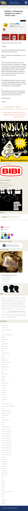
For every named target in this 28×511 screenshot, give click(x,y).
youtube (3, 503)
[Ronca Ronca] (3, 3)
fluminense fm (4, 374)
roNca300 (3, 468)
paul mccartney (15, 309)
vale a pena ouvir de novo (7, 491)
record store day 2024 (6, 452)
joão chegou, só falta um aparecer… (13, 112)
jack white (15, 303)
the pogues (15, 315)
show (2, 480)
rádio (2, 424)
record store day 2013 (6, 427)
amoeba (3, 341)
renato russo (9, 314)
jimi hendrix (19, 303)
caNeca (9, 300)
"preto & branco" (5, 327)
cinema (3, 355)
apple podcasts (4, 344)
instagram (3, 392)
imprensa (3, 387)
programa (6, 312)
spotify (2, 484)
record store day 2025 (6, 454)
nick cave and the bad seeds (14, 307)
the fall (11, 315)
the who (3, 317)
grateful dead (3, 303)
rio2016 (3, 457)
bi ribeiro (8, 298)
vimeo (2, 496)
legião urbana (11, 305)
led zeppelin (6, 305)
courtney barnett (15, 300)
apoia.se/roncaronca (15, 3)
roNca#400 (4, 461)
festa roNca (22, 301)
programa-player (5, 420)
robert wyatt (14, 314)
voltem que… (4, 500)
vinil (2, 498)
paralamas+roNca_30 (6, 413)
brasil (2, 350)
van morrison (12, 317)
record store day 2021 (6, 445)
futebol (3, 378)
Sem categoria (4, 473)
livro (2, 401)
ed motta (13, 301)
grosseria (3, 380)
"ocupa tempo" (4, 325)
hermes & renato (5, 383)
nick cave (6, 307)
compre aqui (4, 187)
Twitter (5, 230)
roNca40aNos (4, 470)
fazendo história (5, 367)
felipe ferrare (4, 369)
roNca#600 (4, 466)
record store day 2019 (6, 440)
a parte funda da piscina (7, 334)
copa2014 (3, 357)
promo (3, 422)
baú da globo (4, 346)
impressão (3, 390)
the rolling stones (21, 315)
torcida (19, 107)
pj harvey (20, 309)
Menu (26, 2)
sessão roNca (4, 475)
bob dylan (15, 298)
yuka (16, 317)
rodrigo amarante (19, 314)
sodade (3, 482)
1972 (2, 332)
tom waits (7, 317)
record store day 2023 (6, 450)
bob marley (21, 298)
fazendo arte (4, 364)
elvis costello (17, 301)
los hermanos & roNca (6, 404)
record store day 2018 (6, 438)
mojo (2, 408)
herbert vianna (9, 303)
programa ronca (16, 311)
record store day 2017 (6, 436)
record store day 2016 (6, 434)
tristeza (3, 489)
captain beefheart (5, 353)
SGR (2, 477)
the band (8, 315)
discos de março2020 (6, 362)
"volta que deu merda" (6, 330)
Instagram (6, 227)
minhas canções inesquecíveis (8, 406)
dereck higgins (8, 301)
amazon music (4, 339)
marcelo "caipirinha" (18, 305)
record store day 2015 (6, 431)
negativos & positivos (6, 410)
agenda (3, 337)
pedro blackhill (4, 415)
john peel (3, 394)
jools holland (4, 397)
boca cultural (4, 348)
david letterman (4, 360)
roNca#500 (4, 464)
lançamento (4, 399)
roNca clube (4, 459)
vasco (2, 494)
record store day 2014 (6, 429)
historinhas (3, 385)
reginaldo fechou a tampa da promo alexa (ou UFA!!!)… (15, 116)
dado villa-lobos (21, 300)
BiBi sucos (3, 298)
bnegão (11, 298)
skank (5, 315)
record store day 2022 (6, 447)
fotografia (3, 376)
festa (2, 371)
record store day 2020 (6, 443)
